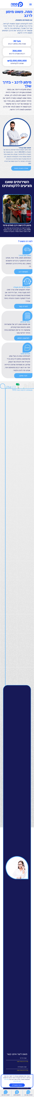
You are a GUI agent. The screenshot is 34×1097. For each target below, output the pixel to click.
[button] (30, 4)
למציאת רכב (23, 272)
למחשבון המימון (23, 338)
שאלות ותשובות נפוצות (21, 168)
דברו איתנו (23, 375)
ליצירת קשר (23, 306)
